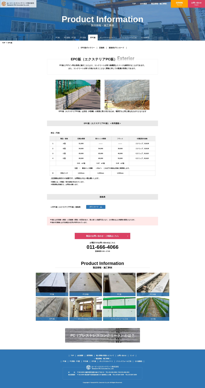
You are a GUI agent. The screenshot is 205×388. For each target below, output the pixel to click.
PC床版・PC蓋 (70, 37)
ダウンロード (94, 207)
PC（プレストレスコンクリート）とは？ (102, 335)
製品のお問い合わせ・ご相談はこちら (102, 236)
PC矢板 (83, 37)
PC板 (58, 37)
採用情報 (179, 4)
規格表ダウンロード (116, 48)
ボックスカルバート (107, 37)
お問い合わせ (196, 4)
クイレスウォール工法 (128, 37)
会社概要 (143, 4)
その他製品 (145, 37)
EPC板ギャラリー (88, 48)
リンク (132, 355)
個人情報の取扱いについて (105, 355)
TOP (134, 4)
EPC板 (93, 37)
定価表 (101, 48)
